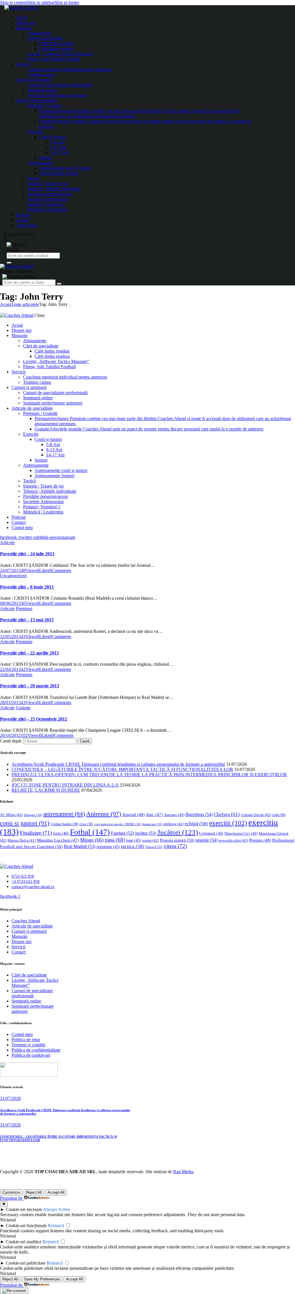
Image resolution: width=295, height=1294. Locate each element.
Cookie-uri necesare (24, 1209)
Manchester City (241, 834)
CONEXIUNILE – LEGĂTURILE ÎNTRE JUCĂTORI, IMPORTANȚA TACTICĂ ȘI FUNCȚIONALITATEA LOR (122, 769)
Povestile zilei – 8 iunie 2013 (27, 586)
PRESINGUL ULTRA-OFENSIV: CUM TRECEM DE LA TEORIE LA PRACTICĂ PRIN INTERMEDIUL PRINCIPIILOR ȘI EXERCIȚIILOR (149, 774)
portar (150, 840)
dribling (174, 824)
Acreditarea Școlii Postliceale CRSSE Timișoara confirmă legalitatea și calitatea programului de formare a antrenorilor (118, 764)
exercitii (228, 823)
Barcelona (199, 814)
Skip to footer (66, 2)
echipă (196, 823)
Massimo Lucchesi (58, 840)
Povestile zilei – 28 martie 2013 (29, 685)
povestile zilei (233, 840)
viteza (175, 846)
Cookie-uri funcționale (26, 1225)
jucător (145, 833)
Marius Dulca (21, 840)
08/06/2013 (10, 603)
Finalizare (36, 833)
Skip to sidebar (40, 2)
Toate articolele (25, 304)
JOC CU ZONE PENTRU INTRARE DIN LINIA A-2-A (65, 785)
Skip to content (13, 2)
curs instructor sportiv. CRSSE (117, 824)
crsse (86, 824)
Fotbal (90, 832)
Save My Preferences (42, 1279)
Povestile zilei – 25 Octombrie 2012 (33, 718)
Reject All (34, 1192)
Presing (260, 840)
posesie (207, 840)
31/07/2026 (10, 1098)
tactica (132, 846)
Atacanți (174, 815)
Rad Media (183, 1171)
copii (278, 815)
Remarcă (56, 1225)
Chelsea (227, 814)
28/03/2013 (10, 702)
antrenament (64, 813)
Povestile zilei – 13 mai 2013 (27, 619)
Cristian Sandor (64, 824)
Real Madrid (79, 846)
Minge (92, 840)
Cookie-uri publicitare (26, 1263)
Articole (7, 542)
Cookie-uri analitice (23, 1241)
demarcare (152, 824)
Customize (11, 1192)
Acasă (5, 304)
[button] (43, 570)
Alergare (33, 815)
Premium (24, 608)
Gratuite (23, 707)
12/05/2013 (10, 636)
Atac (154, 814)
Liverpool (211, 833)
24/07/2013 (10, 570)
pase (133, 840)
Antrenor (103, 813)
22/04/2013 (10, 669)
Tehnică (153, 847)
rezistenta (108, 847)
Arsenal (133, 814)
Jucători (177, 832)
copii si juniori (24, 823)
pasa (115, 840)
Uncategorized (13, 575)
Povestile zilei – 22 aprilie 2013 (29, 652)
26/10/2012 (10, 735)
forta (61, 833)
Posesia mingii (177, 840)
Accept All (56, 1192)
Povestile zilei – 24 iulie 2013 (27, 553)
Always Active (56, 1209)
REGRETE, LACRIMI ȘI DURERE (46, 790)
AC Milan (11, 814)
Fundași (122, 833)
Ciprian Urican (256, 814)
